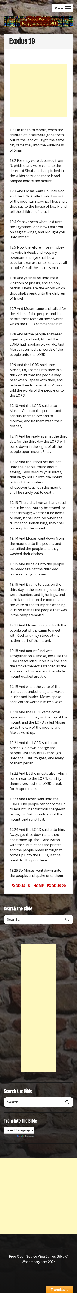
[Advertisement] (38, 90)
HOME (38, 885)
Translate (30, 1136)
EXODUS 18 (20, 885)
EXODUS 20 (56, 885)
